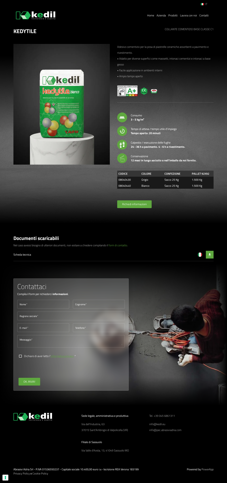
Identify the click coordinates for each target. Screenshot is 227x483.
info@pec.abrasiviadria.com (165, 430)
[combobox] (206, 4)
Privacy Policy (21, 473)
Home (150, 15)
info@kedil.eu (157, 424)
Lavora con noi (188, 15)
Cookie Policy (40, 473)
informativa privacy (62, 356)
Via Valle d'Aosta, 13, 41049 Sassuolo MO (105, 450)
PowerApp (208, 469)
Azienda (161, 15)
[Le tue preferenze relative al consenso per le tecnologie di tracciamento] (5, 478)
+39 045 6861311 (164, 416)
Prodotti (173, 15)
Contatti (204, 15)
